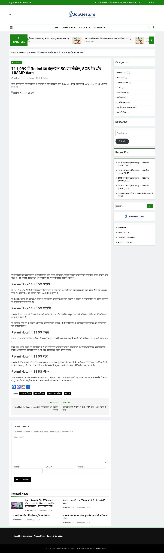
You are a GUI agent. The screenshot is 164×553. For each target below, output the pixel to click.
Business (120, 77)
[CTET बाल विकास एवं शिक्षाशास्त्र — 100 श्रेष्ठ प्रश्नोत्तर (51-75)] (67, 41)
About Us (17, 536)
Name (17, 467)
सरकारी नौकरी (121, 112)
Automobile (99, 28)
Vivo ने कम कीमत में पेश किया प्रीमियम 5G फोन (31, 515)
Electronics (84, 28)
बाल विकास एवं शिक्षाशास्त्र (125, 107)
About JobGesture (125, 242)
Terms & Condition (55, 536)
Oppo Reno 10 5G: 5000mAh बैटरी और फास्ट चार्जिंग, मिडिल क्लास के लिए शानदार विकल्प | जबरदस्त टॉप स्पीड (40, 503)
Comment (19, 437)
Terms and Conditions (126, 237)
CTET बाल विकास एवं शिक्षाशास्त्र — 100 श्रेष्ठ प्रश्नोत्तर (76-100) (117, 3)
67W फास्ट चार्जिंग (54, 393)
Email (49, 467)
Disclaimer (122, 227)
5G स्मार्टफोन (39, 393)
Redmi (67, 393)
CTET (56, 28)
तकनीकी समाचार (122, 102)
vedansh (17, 78)
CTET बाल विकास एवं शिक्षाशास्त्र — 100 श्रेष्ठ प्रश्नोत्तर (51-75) (98, 38)
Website (81, 467)
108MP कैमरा (25, 393)
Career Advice (68, 28)
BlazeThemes (101, 548)
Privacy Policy (123, 232)
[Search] (150, 206)
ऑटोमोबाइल (121, 97)
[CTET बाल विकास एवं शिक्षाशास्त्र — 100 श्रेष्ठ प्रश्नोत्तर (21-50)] (129, 41)
